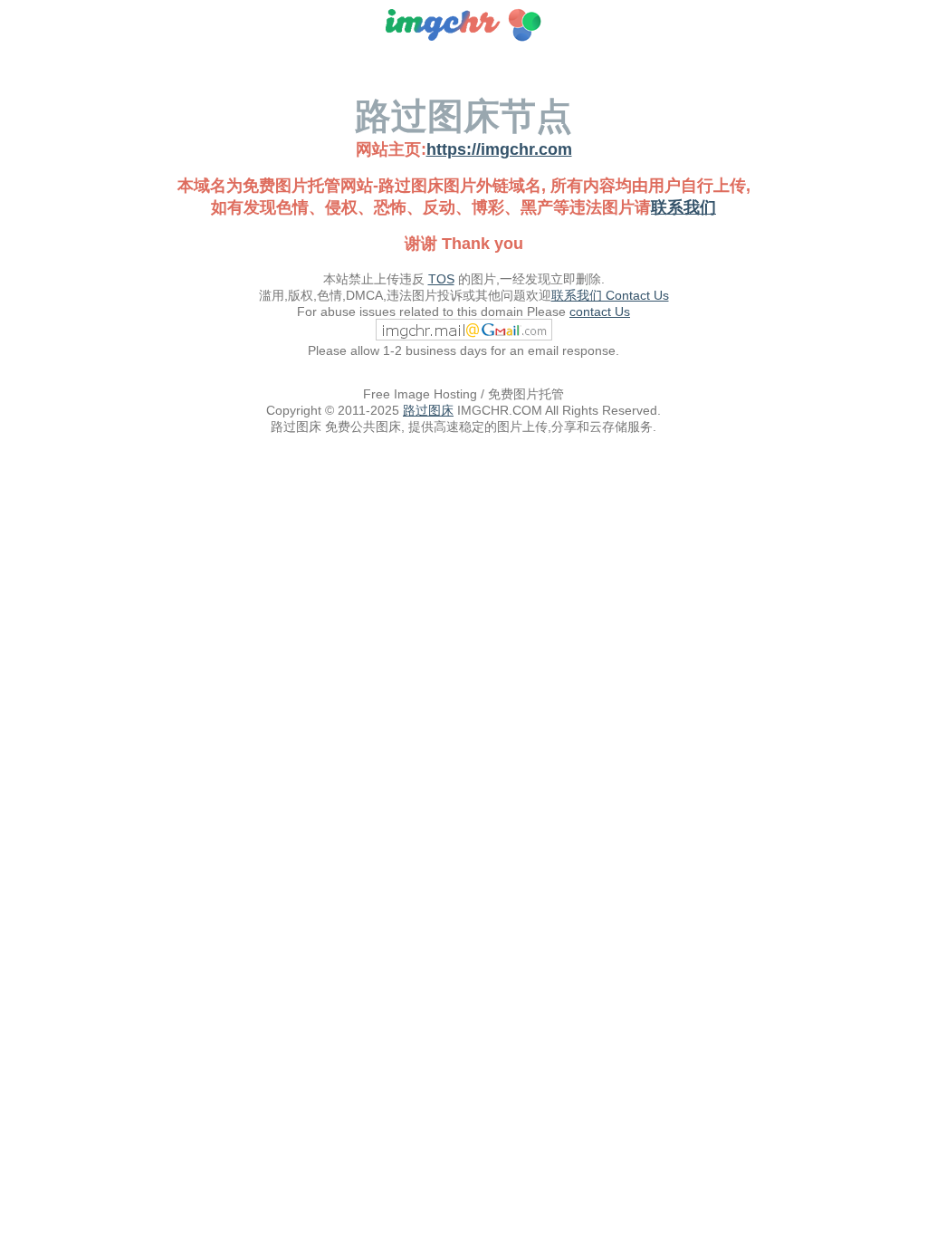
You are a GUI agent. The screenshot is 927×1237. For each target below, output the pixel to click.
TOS (441, 279)
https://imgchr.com (499, 149)
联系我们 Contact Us (610, 295)
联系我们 (683, 207)
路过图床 (428, 410)
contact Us (599, 311)
